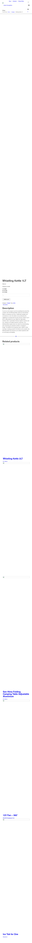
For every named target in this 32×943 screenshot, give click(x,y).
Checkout (15, 1)
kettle (14, 303)
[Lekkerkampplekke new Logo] (13, 5)
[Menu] (29, 5)
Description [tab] (5, 304)
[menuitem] (10, 1)
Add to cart (6, 299)
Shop (10, 1)
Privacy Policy (21, 1)
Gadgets (8, 303)
